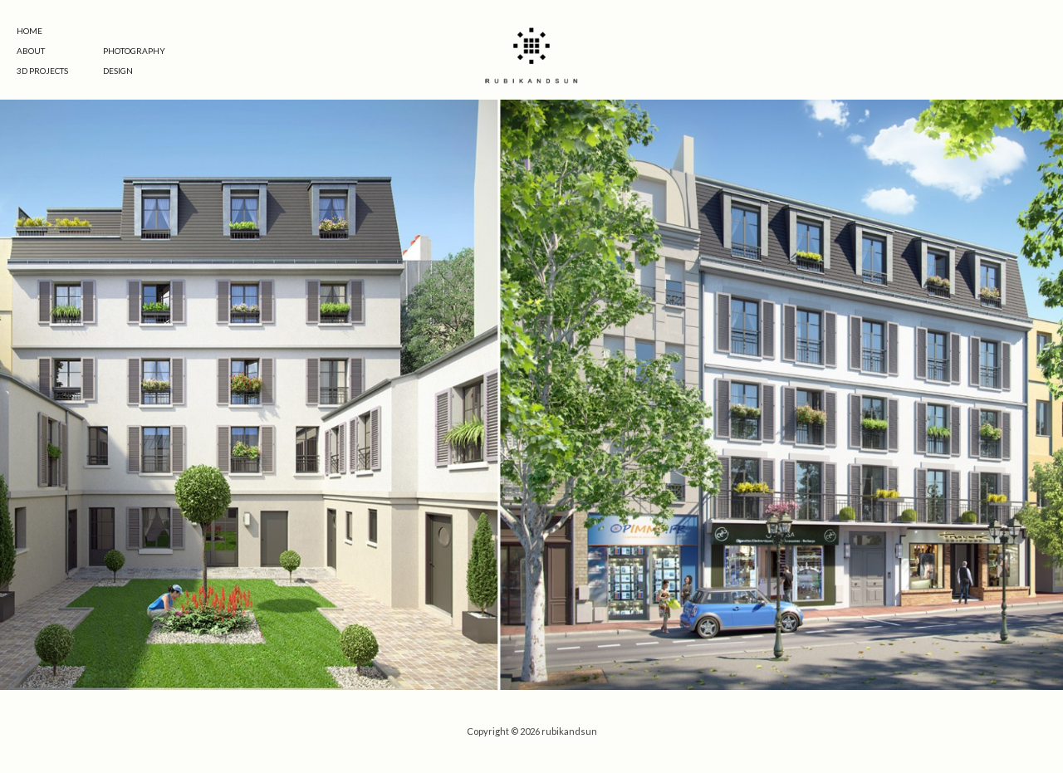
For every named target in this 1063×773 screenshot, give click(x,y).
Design (118, 71)
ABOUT (31, 51)
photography (134, 51)
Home (29, 31)
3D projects (42, 71)
